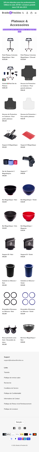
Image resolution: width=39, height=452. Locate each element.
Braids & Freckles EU (22, 445)
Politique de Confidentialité (12, 393)
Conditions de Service (11, 388)
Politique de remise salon (12, 377)
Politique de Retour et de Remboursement (17, 404)
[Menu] (36, 13)
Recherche (7, 383)
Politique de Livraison (11, 409)
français (19, 422)
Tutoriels (7, 372)
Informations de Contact (12, 398)
